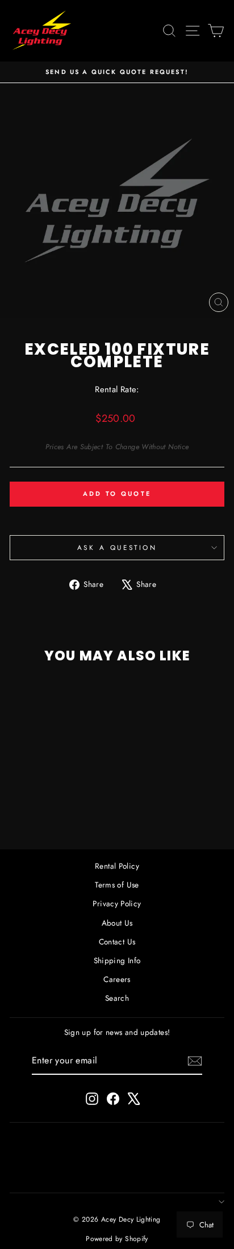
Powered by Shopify (117, 1239)
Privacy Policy (117, 903)
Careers (117, 979)
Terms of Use (117, 884)
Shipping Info (117, 960)
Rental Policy (117, 866)
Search (117, 998)
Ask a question (117, 547)
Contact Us (117, 941)
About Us (117, 922)
